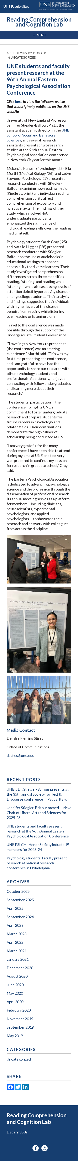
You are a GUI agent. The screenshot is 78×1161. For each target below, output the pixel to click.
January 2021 (17, 959)
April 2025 (15, 908)
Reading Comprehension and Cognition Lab (39, 22)
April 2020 (15, 1001)
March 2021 (16, 950)
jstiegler (39, 53)
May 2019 (15, 1035)
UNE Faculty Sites (16, 6)
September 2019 (20, 1027)
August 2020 (17, 976)
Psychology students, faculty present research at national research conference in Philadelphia (37, 863)
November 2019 (20, 1018)
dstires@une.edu (20, 755)
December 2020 (20, 967)
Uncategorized (23, 57)
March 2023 (16, 933)
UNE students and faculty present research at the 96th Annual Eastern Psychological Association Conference (38, 831)
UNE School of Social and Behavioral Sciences (38, 135)
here (18, 101)
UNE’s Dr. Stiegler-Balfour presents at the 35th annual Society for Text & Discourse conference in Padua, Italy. (38, 794)
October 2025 (18, 891)
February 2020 (19, 1010)
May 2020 (15, 993)
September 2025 (20, 900)
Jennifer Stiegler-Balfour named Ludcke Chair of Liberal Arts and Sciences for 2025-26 (39, 812)
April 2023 (15, 925)
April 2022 (15, 942)
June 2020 (15, 984)
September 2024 (20, 917)
